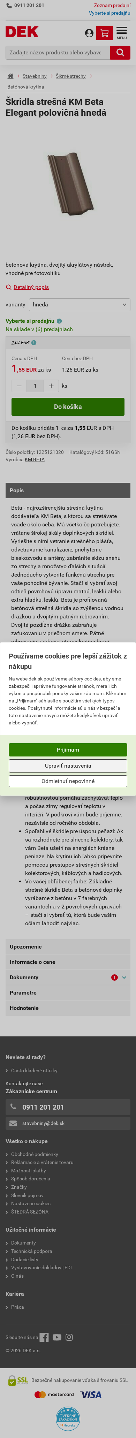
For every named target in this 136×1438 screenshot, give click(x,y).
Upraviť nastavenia (68, 765)
